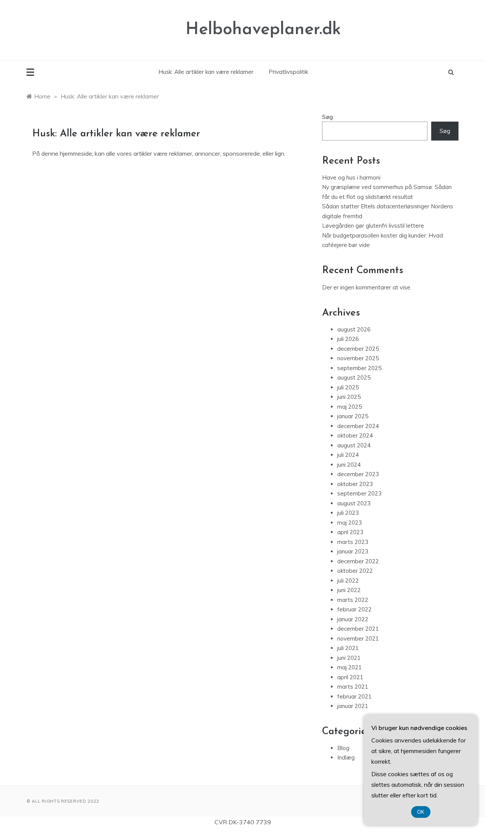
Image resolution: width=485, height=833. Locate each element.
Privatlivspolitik (288, 71)
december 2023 (358, 474)
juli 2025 (348, 387)
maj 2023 (349, 522)
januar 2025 (352, 416)
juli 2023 (348, 512)
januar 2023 (352, 551)
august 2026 (354, 329)
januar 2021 (352, 706)
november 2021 (358, 638)
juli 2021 (348, 648)
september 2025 (359, 368)
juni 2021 (349, 657)
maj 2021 (349, 667)
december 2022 (358, 561)
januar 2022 (352, 619)
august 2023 (354, 503)
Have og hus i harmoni (351, 177)
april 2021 (350, 677)
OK (420, 812)
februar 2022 (354, 609)
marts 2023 (352, 541)
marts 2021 (352, 686)
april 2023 (350, 532)
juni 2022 (349, 590)
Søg (327, 116)
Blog (343, 748)
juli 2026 (348, 338)
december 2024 (358, 426)
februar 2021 (354, 696)
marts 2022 (352, 599)
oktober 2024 (355, 435)
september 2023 (359, 493)
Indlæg (346, 757)
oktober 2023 (355, 484)
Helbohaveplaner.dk (263, 29)
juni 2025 (349, 396)
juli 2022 (348, 580)
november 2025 (358, 358)
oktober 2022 (355, 570)
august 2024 (354, 445)
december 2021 (358, 628)
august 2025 (354, 377)
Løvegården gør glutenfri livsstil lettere (373, 225)
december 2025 (358, 348)
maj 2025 (349, 406)
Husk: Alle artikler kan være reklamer (205, 71)
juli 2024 (348, 454)
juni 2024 (349, 464)
